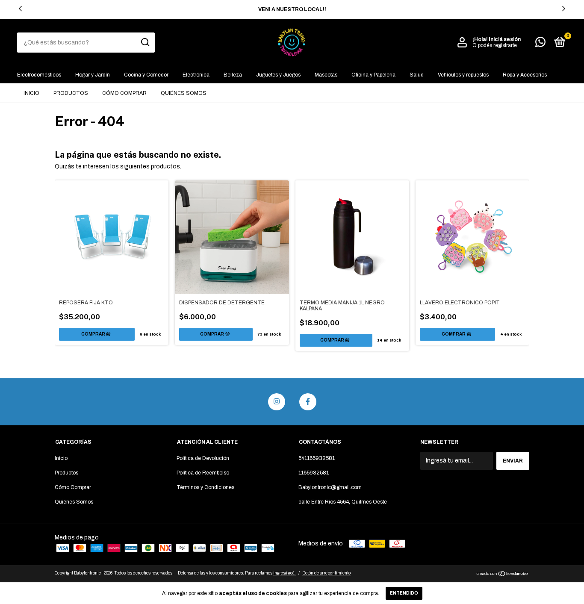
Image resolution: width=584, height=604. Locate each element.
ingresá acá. (284, 573)
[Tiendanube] (502, 575)
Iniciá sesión (505, 39)
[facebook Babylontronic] (307, 401)
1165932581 (313, 473)
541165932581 (316, 458)
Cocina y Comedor (146, 75)
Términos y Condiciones (205, 487)
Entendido (404, 593)
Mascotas (326, 75)
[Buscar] (145, 42)
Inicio (31, 93)
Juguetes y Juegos (278, 75)
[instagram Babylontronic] (276, 401)
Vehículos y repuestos (463, 75)
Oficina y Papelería (373, 75)
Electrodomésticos (39, 75)
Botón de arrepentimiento (326, 573)
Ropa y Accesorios (525, 75)
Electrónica (196, 75)
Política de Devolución (203, 458)
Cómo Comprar (124, 93)
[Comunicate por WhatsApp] (540, 44)
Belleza (233, 75)
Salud (417, 75)
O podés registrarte (494, 45)
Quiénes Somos (183, 93)
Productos (70, 93)
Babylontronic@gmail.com (330, 487)
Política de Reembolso (203, 473)
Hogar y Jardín (92, 75)
